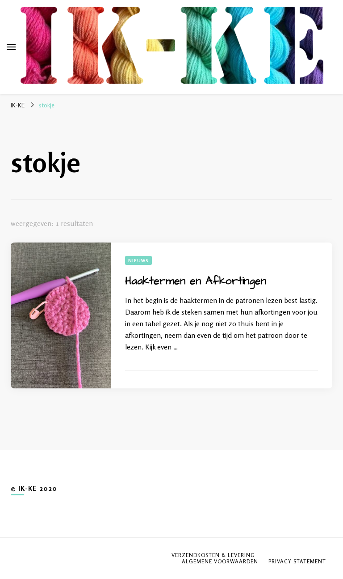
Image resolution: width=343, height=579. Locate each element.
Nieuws (138, 260)
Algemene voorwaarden (220, 561)
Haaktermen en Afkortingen (195, 281)
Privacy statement (297, 561)
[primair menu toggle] (11, 47)
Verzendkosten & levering (213, 555)
